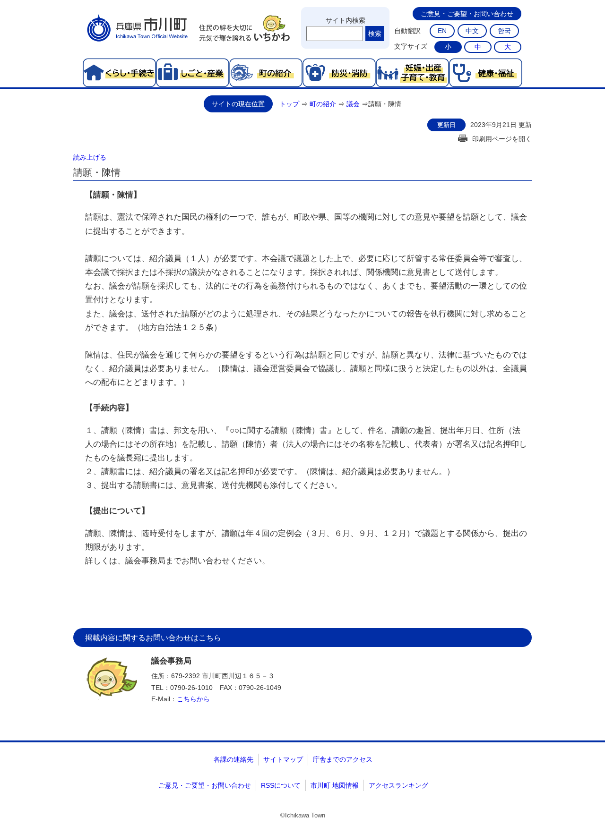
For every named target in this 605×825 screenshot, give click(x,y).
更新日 (446, 124)
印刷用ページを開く (502, 139)
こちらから (193, 699)
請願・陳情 (384, 104)
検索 (374, 33)
